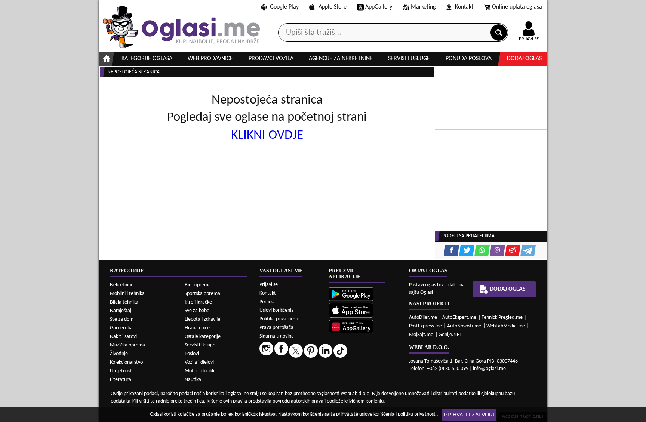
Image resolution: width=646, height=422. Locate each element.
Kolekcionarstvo (126, 362)
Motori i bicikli (199, 371)
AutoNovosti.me (464, 326)
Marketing (423, 7)
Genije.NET (450, 335)
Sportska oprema (202, 293)
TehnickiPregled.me (502, 317)
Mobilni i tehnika (127, 293)
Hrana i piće (197, 328)
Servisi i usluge (409, 59)
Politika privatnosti (278, 319)
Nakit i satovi (123, 336)
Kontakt (464, 7)
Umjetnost (121, 371)
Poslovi (192, 354)
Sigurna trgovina (276, 336)
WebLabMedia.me (505, 326)
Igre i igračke (198, 302)
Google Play (284, 7)
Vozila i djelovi (199, 362)
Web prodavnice (210, 59)
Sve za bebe (197, 311)
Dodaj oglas (524, 59)
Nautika (193, 379)
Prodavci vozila (271, 59)
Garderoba (121, 328)
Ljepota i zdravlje (202, 319)
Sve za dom (121, 319)
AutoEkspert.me (459, 317)
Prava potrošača (276, 327)
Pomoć (266, 302)
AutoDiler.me (423, 317)
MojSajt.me (421, 335)
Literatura (120, 379)
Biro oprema (198, 285)
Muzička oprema (127, 345)
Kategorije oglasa (146, 59)
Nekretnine (121, 285)
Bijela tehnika (124, 302)
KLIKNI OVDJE (267, 135)
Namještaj (120, 311)
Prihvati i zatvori (469, 415)
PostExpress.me (425, 326)
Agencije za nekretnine (341, 59)
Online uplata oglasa (517, 7)
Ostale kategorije (203, 336)
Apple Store (333, 7)
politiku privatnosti (417, 414)
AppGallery (378, 7)
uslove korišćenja (376, 414)
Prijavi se (268, 284)
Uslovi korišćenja (276, 310)
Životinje (119, 354)
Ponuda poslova (469, 59)
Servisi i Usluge (200, 345)
